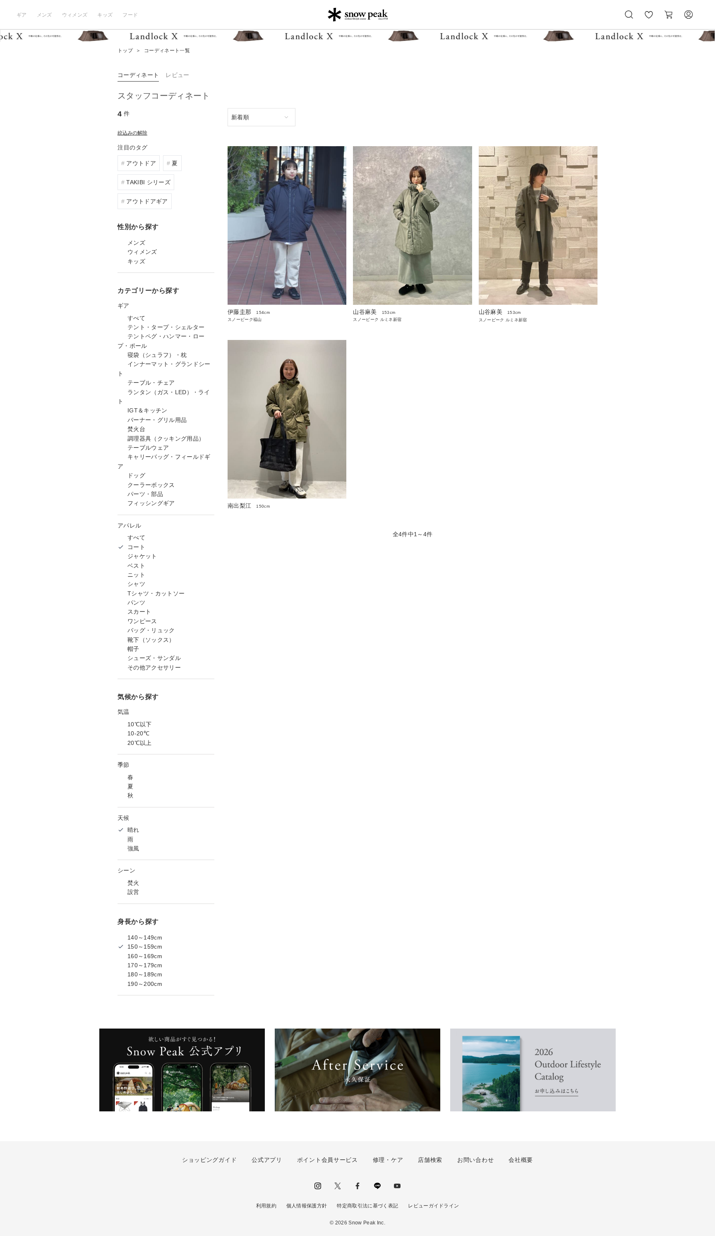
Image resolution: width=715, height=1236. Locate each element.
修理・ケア (388, 1159)
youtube (397, 1186)
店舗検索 (430, 1159)
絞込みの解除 (132, 133)
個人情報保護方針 (306, 1206)
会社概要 (521, 1159)
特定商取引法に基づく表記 (367, 1206)
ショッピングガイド (209, 1159)
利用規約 (266, 1206)
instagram (317, 1186)
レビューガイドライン (433, 1206)
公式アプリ (267, 1159)
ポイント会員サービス (327, 1159)
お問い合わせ (475, 1159)
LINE (377, 1186)
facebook (357, 1186)
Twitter (337, 1186)
